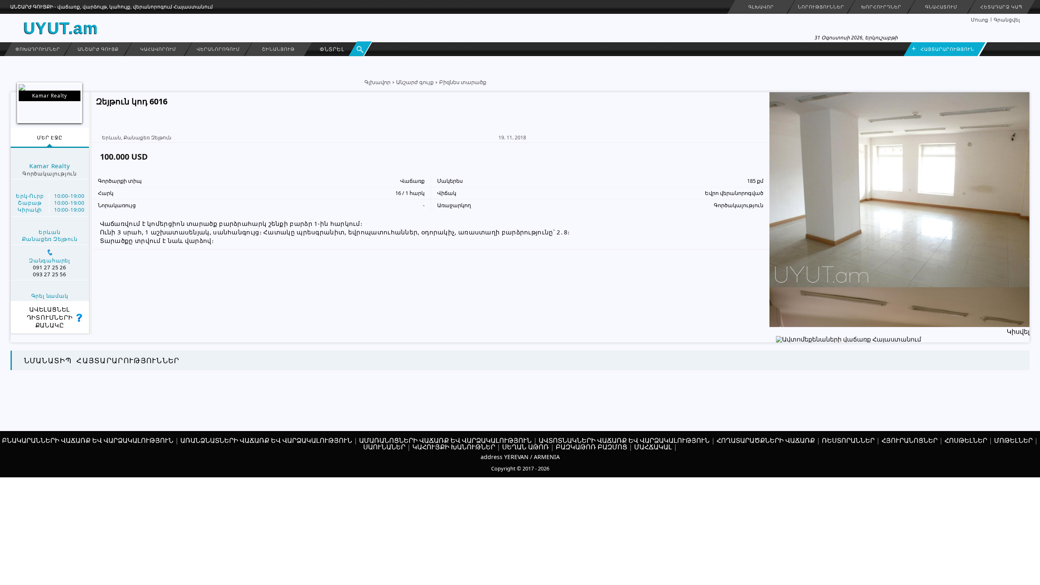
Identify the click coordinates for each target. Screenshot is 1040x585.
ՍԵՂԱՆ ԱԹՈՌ (525, 446)
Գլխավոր (377, 82)
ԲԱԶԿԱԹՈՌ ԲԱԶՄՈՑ (591, 446)
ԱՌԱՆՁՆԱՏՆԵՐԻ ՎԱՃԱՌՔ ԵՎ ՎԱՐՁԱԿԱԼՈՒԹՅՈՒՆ (266, 440)
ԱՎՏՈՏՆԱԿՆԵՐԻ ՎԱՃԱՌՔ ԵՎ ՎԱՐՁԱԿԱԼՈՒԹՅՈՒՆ (624, 440)
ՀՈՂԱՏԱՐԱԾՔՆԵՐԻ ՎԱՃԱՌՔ (766, 440)
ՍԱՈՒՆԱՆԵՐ (384, 446)
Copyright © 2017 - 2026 (520, 468)
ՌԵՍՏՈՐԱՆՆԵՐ (848, 440)
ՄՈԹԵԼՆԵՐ (1013, 440)
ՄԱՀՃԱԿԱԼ (653, 446)
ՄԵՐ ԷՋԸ (50, 137)
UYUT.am (61, 28)
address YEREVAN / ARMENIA (520, 457)
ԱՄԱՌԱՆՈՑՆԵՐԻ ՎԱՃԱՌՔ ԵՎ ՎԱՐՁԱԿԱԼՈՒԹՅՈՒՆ (445, 440)
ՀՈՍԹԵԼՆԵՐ (966, 440)
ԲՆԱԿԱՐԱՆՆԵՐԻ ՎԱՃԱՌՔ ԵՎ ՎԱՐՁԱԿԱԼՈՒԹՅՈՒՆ (87, 440)
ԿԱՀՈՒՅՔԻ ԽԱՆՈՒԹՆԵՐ (453, 446)
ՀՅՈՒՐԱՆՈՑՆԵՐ (910, 440)
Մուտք (979, 19)
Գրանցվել (1007, 19)
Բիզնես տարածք (462, 82)
